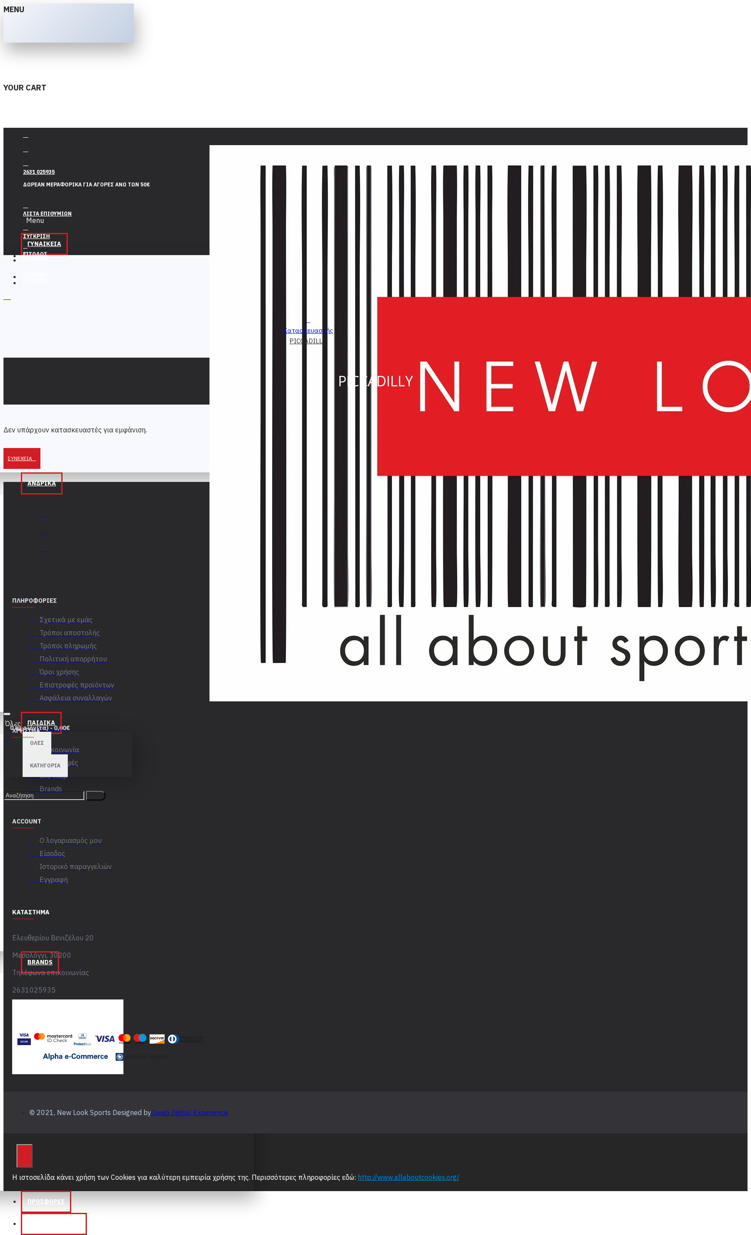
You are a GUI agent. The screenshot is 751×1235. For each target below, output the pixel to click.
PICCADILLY (307, 341)
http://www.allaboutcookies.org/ (408, 1177)
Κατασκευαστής (308, 330)
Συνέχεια (20, 458)
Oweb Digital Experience (189, 1112)
